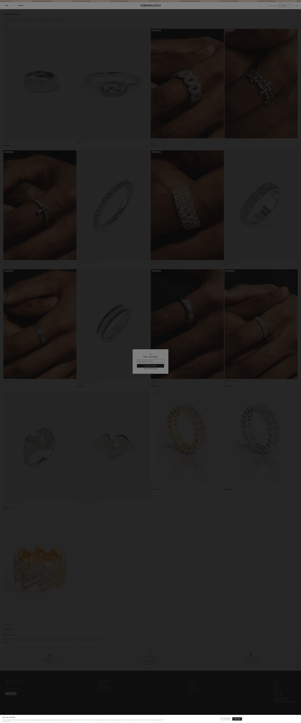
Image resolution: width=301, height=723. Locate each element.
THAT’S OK (237, 718)
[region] (150, 719)
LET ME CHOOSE (225, 718)
